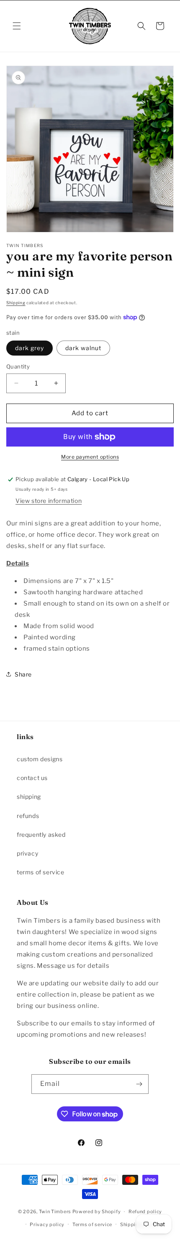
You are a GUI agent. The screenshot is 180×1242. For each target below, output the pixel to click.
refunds (28, 815)
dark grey (29, 347)
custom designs (39, 758)
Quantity (18, 366)
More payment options (90, 457)
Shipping (16, 302)
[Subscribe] (139, 1084)
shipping (29, 796)
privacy (27, 853)
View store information (48, 500)
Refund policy (145, 1211)
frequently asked (41, 834)
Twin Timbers (55, 1211)
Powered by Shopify (96, 1211)
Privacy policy (47, 1224)
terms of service (40, 872)
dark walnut (83, 347)
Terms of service (92, 1224)
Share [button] (23, 674)
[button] (17, 26)
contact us (32, 777)
